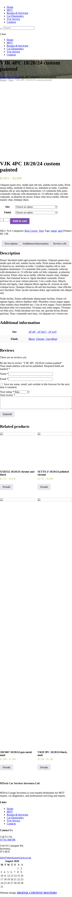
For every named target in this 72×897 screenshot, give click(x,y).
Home (3, 77)
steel (60, 230)
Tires (10, 80)
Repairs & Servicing (17, 814)
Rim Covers (13, 77)
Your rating (7, 391)
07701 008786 (7, 839)
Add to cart (20, 221)
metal (54, 230)
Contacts (11, 823)
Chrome (40, 339)
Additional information (35, 243)
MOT (10, 811)
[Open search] (1, 28)
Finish (7, 212)
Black (31, 339)
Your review (7, 395)
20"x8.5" (42, 331)
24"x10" (52, 331)
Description (11, 243)
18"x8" (32, 331)
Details (6, 486)
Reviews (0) (59, 243)
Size (7, 206)
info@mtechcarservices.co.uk (15, 857)
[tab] (11, 244)
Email (4, 379)
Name (4, 373)
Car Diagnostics (15, 817)
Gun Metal (51, 339)
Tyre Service (13, 820)
